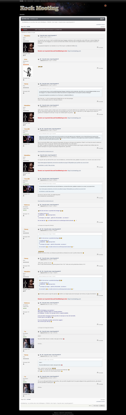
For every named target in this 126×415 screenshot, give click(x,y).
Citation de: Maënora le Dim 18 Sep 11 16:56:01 (47, 233)
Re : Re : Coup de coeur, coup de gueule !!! (50, 128)
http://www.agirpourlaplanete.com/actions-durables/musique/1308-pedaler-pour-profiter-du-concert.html (63, 162)
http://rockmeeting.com (74, 51)
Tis (25, 331)
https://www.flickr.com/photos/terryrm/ (45, 151)
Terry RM (27, 129)
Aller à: (90, 405)
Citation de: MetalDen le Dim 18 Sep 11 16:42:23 (47, 183)
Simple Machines (68, 412)
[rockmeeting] (25, 55)
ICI (76, 45)
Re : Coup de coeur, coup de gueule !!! (49, 59)
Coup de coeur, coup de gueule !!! (48, 35)
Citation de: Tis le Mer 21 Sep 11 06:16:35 (46, 359)
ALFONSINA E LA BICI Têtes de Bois (46, 165)
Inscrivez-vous (34, 18)
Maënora (27, 205)
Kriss (25, 59)
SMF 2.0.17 (56, 412)
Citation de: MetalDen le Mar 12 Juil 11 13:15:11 (47, 88)
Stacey (26, 84)
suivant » (103, 24)
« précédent (98, 24)
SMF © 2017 (61, 412)
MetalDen (27, 36)
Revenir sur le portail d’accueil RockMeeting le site (52, 51)
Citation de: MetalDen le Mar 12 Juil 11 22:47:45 (47, 133)
